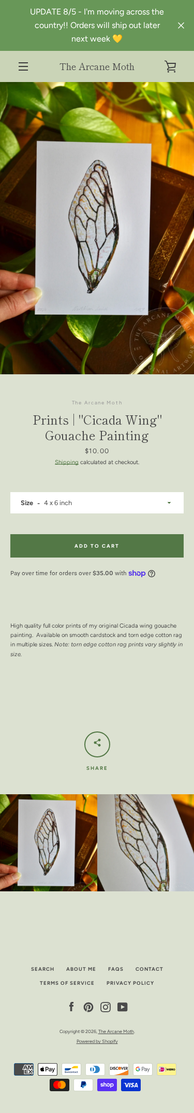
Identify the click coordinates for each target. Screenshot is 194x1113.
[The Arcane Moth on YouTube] (122, 1006)
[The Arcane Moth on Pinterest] (88, 1006)
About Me (81, 969)
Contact (149, 969)
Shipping (67, 462)
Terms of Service (67, 983)
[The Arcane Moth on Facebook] (71, 1006)
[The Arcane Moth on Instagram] (105, 1006)
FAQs (116, 969)
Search (42, 969)
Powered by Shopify (97, 1041)
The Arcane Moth (97, 66)
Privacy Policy (130, 983)
